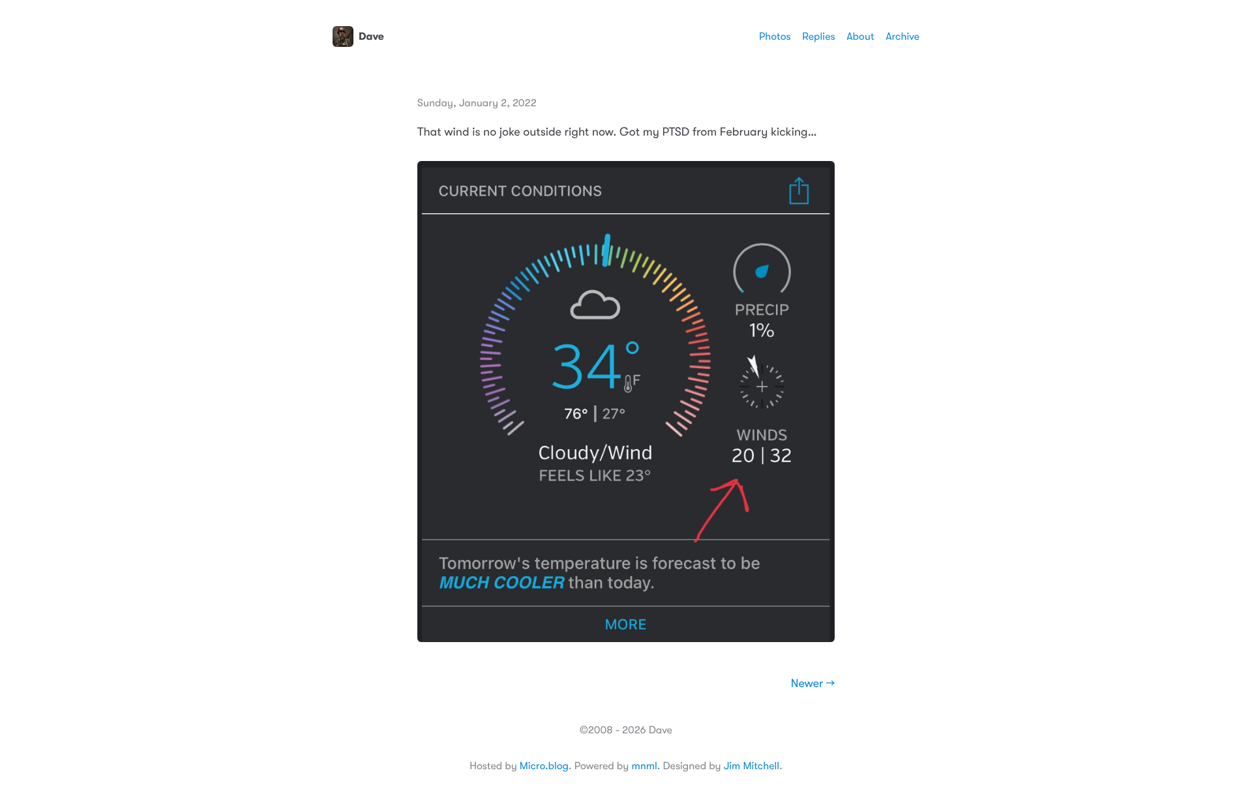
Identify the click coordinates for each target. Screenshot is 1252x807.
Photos (775, 36)
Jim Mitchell (751, 766)
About (860, 36)
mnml (644, 766)
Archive (902, 36)
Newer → (813, 683)
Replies (818, 36)
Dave (371, 36)
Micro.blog (544, 766)
